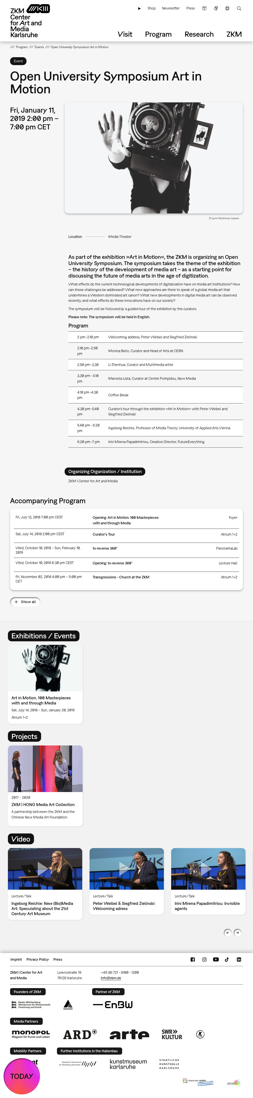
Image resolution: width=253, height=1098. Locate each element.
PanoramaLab (226, 548)
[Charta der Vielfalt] (197, 1083)
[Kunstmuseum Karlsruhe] (128, 1064)
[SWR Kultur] (172, 1034)
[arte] (129, 1034)
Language (227, 8)
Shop (152, 8)
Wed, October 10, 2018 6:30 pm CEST (45, 563)
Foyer (233, 517)
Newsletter (171, 8)
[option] (47, 684)
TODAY (21, 1076)
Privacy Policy (37, 959)
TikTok (227, 959)
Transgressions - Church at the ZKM (121, 577)
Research (199, 34)
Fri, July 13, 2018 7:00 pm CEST (39, 517)
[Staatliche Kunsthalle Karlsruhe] (169, 1064)
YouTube (216, 959)
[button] (154, 158)
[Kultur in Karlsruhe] (200, 1034)
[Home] (35, 21)
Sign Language (216, 8)
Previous (228, 933)
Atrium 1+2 (229, 534)
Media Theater (119, 237)
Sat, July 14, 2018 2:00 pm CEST (40, 534)
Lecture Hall (228, 563)
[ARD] (80, 1034)
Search (239, 8)
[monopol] (31, 1034)
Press (190, 8)
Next (238, 933)
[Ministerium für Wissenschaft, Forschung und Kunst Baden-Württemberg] (31, 1004)
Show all (28, 602)
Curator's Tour (104, 534)
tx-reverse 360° (105, 548)
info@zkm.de (111, 978)
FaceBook (193, 959)
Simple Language (204, 8)
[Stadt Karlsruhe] (68, 1005)
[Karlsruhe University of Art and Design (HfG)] (77, 1064)
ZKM (234, 34)
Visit (125, 34)
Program (158, 34)
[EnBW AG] (112, 1004)
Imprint (16, 959)
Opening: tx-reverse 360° (112, 563)
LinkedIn (239, 959)
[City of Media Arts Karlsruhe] (234, 1083)
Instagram (204, 959)
